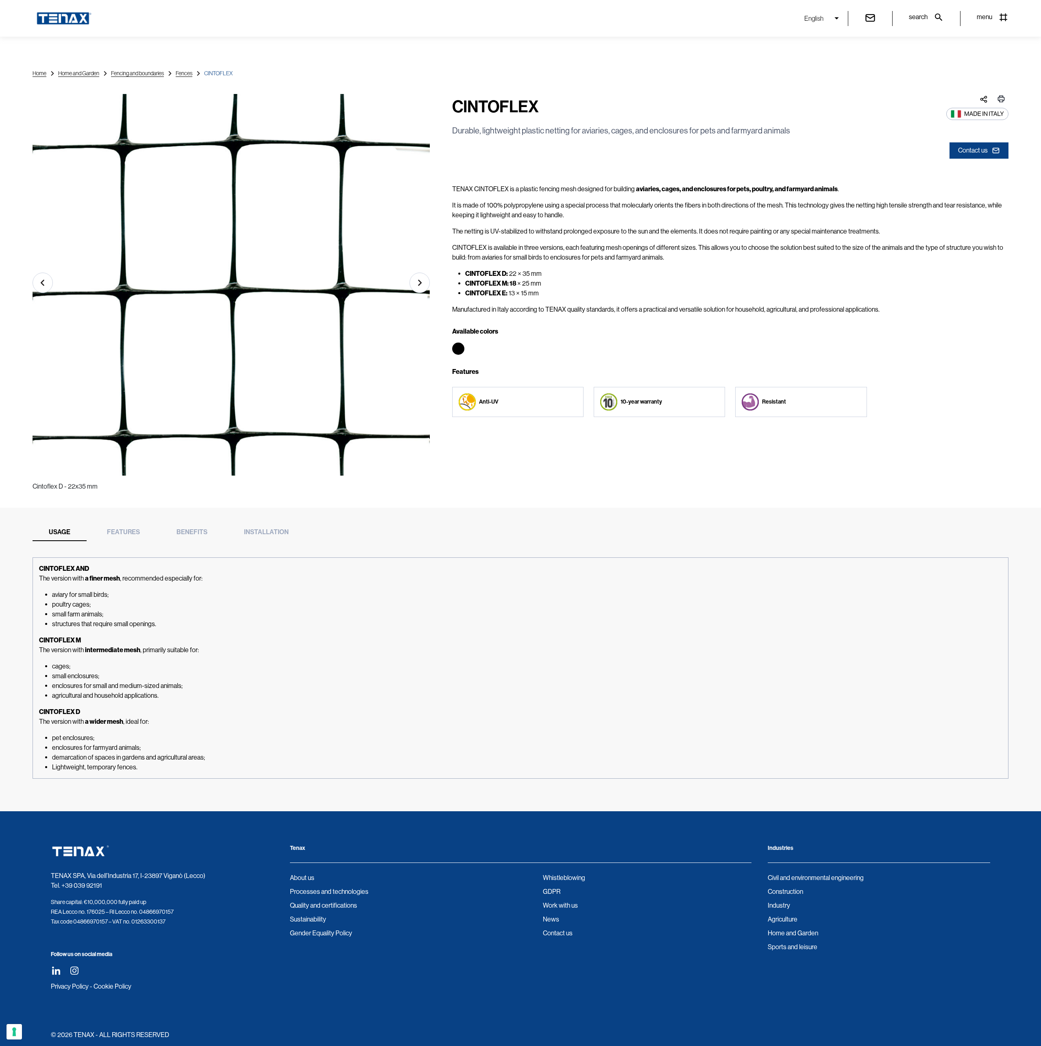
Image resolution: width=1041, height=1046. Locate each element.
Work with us (560, 905)
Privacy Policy (70, 986)
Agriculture (782, 919)
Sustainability (308, 919)
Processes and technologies (329, 891)
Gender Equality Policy (321, 933)
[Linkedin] (56, 970)
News (551, 919)
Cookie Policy (112, 986)
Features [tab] (123, 532)
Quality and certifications (323, 905)
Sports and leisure (792, 947)
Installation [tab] (266, 532)
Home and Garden (78, 73)
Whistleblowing (564, 878)
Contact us (973, 150)
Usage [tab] (59, 532)
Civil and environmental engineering (816, 878)
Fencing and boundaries (137, 73)
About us (302, 878)
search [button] (918, 17)
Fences (184, 73)
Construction (785, 891)
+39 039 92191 (81, 885)
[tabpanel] (520, 668)
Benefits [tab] (191, 532)
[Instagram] (74, 970)
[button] (43, 283)
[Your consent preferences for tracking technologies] (14, 1031)
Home (39, 73)
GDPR (551, 891)
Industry (779, 905)
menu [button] (984, 17)
